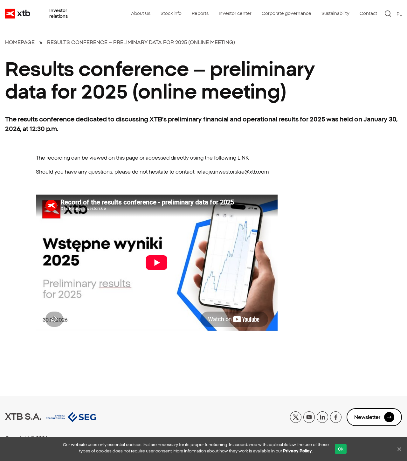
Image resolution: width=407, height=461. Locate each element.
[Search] (388, 13)
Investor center (235, 13)
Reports (200, 13)
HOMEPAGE (20, 42)
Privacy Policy (297, 451)
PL (399, 14)
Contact (368, 13)
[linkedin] (322, 416)
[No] (399, 449)
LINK (243, 158)
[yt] (309, 416)
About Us (140, 13)
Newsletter (367, 417)
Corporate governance (286, 13)
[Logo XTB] (17, 14)
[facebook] (335, 416)
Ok (341, 448)
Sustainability (335, 13)
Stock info (171, 13)
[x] (295, 416)
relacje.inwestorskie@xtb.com (233, 172)
